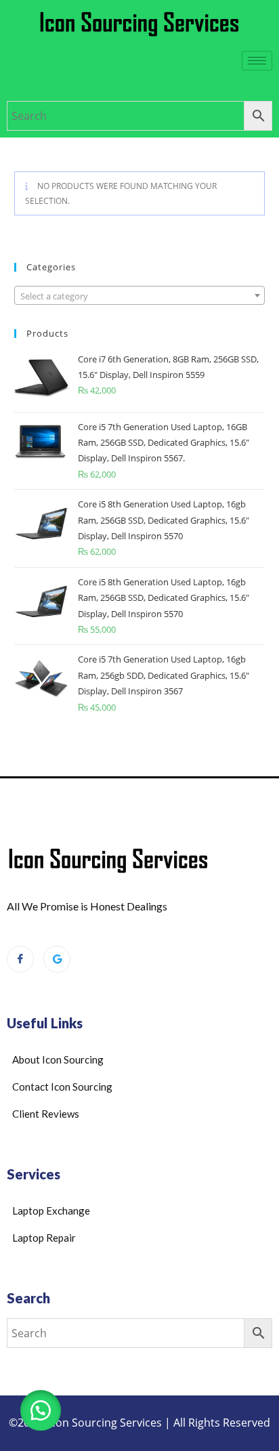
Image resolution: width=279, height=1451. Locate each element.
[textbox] (140, 296)
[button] (40, 1410)
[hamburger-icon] (257, 60)
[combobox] (139, 295)
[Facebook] (20, 959)
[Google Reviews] (56, 959)
